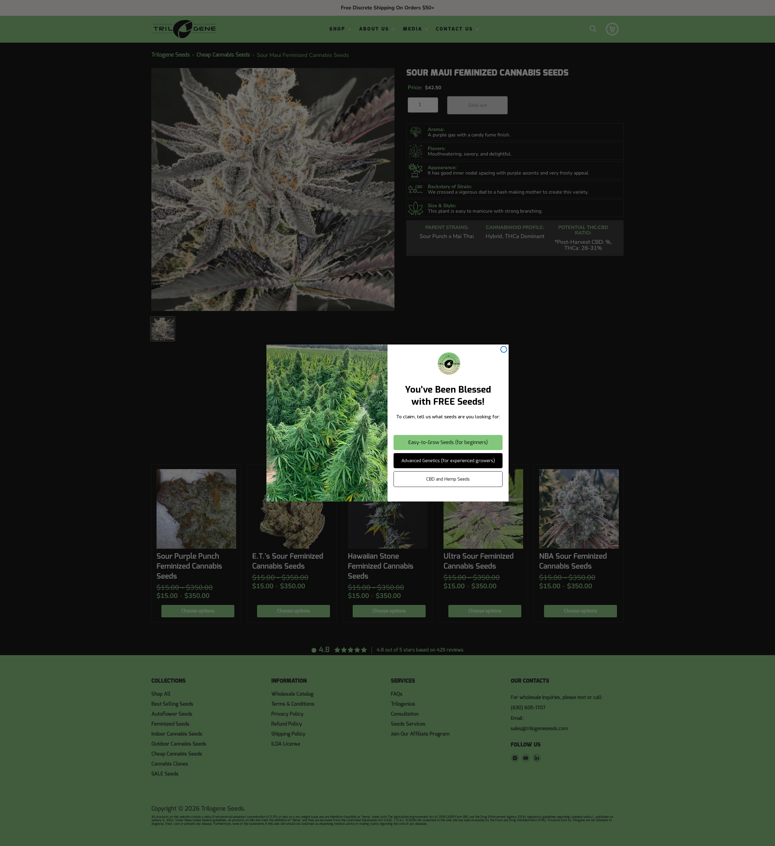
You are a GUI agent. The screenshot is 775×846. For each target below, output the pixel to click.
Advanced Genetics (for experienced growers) (448, 461)
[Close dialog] (504, 349)
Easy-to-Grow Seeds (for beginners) (448, 442)
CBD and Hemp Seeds (448, 479)
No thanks (448, 496)
